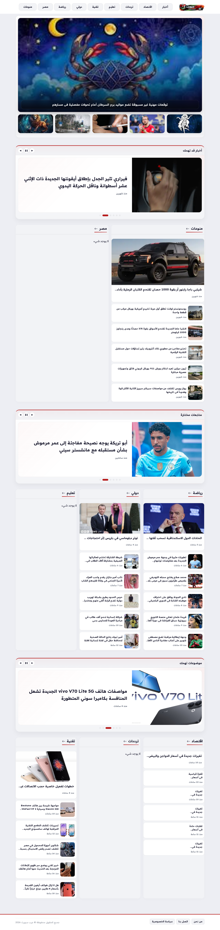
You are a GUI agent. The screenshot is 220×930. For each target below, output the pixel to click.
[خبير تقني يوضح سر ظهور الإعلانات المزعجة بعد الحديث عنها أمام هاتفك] (46, 869)
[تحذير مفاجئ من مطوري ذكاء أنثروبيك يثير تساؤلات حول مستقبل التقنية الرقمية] (158, 353)
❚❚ (26, 150)
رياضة (198, 493)
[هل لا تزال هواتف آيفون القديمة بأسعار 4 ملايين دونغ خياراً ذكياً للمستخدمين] (46, 889)
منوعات (197, 228)
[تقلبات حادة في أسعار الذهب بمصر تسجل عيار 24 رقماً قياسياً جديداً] (174, 830)
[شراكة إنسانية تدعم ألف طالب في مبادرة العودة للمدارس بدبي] (110, 621)
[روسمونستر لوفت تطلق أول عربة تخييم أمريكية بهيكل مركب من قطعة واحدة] (158, 313)
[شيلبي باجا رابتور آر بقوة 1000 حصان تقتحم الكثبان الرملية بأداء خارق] (158, 270)
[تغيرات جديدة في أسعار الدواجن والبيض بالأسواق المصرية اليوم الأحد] (174, 759)
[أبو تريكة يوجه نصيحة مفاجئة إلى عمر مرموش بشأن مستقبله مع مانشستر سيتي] (110, 449)
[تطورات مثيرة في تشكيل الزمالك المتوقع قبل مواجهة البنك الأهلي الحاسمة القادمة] (117, 480)
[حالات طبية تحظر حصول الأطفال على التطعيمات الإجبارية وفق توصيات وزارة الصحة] (110, 123)
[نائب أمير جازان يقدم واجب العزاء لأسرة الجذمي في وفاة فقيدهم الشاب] (110, 581)
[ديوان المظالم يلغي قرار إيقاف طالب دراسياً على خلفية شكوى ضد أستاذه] (110, 480)
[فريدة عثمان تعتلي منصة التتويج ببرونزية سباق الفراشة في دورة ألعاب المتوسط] (174, 621)
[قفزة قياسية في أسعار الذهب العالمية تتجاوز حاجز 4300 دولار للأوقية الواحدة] (174, 778)
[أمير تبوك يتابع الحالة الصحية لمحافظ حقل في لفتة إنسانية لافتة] (110, 641)
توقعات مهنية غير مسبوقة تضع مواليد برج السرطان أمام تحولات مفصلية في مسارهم (110, 104)
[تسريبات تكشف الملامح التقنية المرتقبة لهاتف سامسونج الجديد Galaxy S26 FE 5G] (46, 829)
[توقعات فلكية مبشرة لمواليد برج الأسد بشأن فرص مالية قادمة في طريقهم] (35, 123)
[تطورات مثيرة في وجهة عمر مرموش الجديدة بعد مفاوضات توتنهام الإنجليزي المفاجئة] (174, 561)
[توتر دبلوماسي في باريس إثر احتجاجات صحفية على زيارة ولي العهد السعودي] (110, 526)
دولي (135, 493)
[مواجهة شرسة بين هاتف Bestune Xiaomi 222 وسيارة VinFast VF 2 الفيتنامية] (46, 810)
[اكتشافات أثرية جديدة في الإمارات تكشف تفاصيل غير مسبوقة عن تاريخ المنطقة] (113, 480)
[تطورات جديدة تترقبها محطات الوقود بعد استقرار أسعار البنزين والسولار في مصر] (120, 728)
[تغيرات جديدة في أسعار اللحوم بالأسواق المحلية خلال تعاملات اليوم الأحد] (174, 847)
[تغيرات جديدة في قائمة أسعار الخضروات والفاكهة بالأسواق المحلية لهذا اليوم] (174, 795)
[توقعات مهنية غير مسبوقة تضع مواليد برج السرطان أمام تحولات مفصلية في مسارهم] (110, 65)
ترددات (133, 741)
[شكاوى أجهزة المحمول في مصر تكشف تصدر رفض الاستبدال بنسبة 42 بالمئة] (46, 849)
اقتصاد (197, 741)
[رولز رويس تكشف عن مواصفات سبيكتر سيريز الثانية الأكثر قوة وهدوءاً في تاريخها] (158, 393)
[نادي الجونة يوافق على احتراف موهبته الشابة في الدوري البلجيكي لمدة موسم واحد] (174, 601)
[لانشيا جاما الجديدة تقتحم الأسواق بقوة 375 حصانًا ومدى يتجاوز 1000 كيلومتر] (158, 333)
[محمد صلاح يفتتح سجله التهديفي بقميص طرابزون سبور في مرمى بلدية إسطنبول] (174, 581)
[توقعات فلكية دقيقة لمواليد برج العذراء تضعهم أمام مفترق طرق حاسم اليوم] (184, 123)
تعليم (71, 493)
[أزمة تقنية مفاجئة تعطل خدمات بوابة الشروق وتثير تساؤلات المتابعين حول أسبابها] (100, 728)
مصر (103, 228)
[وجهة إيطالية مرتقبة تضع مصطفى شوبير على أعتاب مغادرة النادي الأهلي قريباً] (174, 641)
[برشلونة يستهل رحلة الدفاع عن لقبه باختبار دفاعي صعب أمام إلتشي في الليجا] (120, 480)
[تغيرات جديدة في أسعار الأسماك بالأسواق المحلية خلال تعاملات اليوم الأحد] (174, 812)
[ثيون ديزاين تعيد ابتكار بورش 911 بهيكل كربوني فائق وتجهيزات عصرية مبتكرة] (158, 373)
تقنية (71, 741)
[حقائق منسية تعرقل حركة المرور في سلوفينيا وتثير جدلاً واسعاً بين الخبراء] (113, 215)
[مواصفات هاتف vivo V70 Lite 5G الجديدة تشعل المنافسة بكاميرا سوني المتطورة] (110, 728)
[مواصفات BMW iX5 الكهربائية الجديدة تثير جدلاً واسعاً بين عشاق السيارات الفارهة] (110, 215)
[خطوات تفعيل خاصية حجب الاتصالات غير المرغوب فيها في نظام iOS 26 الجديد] (46, 775)
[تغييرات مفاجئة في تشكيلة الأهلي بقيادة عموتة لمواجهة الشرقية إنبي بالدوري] (100, 480)
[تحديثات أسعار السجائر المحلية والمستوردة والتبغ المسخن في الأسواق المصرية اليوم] (110, 697)
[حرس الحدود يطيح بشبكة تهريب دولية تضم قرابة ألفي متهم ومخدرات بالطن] (110, 601)
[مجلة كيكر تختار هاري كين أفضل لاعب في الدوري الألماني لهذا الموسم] (147, 123)
